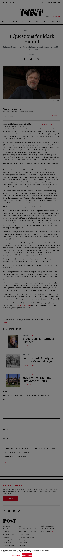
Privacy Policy (36, 551)
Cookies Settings (16, 555)
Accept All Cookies (27, 555)
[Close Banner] (60, 550)
